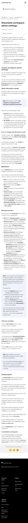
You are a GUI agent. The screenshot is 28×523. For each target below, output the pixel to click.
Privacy (3, 493)
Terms (2, 483)
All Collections (4, 17)
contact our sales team (7, 423)
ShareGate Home (18, 17)
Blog (2, 507)
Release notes (18, 481)
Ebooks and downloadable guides (4, 511)
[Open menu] (25, 2)
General (11, 17)
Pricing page (16, 416)
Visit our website (5, 504)
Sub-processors (5, 485)
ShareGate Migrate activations (11, 235)
